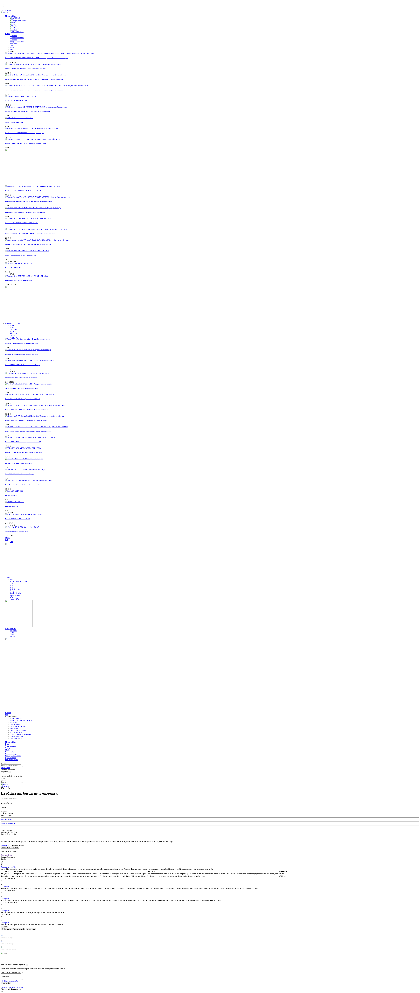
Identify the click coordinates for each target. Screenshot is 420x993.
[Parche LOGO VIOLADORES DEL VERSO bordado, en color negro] (23, 448)
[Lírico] (13, 24)
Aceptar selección (18, 929)
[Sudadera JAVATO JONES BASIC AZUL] (21, 96)
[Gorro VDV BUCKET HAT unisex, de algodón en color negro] (28, 350)
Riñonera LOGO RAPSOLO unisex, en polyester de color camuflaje (23, 441)
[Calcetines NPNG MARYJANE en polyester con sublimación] (27, 373)
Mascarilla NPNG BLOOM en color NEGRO (17, 531)
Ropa (7, 744)
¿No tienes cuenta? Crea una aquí (12, 987)
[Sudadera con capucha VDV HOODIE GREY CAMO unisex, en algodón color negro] (36, 107)
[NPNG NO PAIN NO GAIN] (21, 721)
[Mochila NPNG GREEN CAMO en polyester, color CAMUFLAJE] (29, 395)
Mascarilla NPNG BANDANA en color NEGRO (17, 518)
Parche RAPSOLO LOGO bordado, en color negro (18, 463)
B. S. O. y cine (15, 589)
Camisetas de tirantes (17, 38)
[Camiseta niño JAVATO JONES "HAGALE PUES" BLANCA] (28, 218)
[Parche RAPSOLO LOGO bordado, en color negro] (24, 459)
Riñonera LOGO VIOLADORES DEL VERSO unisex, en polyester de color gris (26, 420)
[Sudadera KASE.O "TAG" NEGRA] (19, 118)
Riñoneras (13, 333)
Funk (11, 583)
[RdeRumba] (14, 28)
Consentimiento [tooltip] (6, 855)
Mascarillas (13, 337)
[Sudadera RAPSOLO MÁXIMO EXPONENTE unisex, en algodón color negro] (34, 139)
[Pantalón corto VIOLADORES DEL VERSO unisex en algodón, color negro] (33, 186)
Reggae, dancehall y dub (18, 581)
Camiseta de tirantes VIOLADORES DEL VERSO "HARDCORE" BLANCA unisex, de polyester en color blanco (35, 90)
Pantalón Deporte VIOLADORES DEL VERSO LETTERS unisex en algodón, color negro (28, 201)
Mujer (12, 47)
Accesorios (13, 631)
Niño (11, 45)
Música (7, 750)
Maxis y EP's (14, 599)
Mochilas (13, 331)
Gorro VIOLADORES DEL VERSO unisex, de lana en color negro (22, 365)
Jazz (11, 587)
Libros (12, 635)
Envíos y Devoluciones (18, 726)
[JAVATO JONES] (17, 32)
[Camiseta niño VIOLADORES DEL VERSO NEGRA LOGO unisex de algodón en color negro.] (36, 229)
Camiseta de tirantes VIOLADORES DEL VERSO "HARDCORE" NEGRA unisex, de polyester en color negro (34, 79)
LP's (11, 597)
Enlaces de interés (16, 738)
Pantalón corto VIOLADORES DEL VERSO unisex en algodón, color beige (25, 212)
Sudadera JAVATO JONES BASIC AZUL (16, 100)
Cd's (11, 542)
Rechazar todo (6, 847)
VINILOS (8, 575)
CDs (6, 540)
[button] (8, 867)
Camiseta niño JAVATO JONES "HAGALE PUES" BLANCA (21, 223)
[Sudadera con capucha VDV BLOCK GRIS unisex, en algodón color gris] (31, 128)
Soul (11, 585)
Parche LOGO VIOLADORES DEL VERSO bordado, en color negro (23, 452)
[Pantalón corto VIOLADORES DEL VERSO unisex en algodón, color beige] (33, 208)
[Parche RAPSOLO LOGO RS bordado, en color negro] (25, 469)
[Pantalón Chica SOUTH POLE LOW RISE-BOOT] (26, 276)
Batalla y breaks (15, 593)
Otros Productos (10, 752)
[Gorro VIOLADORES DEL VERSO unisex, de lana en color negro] (29, 360)
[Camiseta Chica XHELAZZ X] (18, 263)
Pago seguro (14, 728)
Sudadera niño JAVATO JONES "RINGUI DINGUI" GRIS (20, 255)
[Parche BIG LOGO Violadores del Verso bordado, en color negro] (28, 480)
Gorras (12, 325)
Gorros (12, 327)
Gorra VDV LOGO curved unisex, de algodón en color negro (21, 343)
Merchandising (10, 742)
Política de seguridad (17, 736)
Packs (12, 49)
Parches (12, 335)
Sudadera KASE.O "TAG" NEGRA (14, 122)
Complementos (10, 746)
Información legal (16, 732)
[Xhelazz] (13, 30)
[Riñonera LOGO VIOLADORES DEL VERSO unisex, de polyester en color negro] (35, 405)
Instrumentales (15, 595)
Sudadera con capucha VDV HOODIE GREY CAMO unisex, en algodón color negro (27, 111)
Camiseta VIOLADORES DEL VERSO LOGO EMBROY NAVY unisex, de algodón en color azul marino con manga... (36, 58)
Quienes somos (15, 724)
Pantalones (13, 44)
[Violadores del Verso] (18, 20)
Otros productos (10, 629)
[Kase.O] (13, 22)
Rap (11, 579)
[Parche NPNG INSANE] (14, 502)
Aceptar (15, 847)
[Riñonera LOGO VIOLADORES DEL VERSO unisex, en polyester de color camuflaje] (36, 427)
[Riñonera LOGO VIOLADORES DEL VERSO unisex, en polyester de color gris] (34, 416)
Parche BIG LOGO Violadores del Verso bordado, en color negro (22, 484)
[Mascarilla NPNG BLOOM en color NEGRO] (22, 527)
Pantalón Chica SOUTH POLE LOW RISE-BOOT (18, 280)
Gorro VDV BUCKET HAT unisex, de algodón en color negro (21, 354)
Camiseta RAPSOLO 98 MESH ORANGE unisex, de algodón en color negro (25, 68)
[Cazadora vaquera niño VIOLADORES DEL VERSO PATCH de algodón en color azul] (36, 240)
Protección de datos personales (20, 734)
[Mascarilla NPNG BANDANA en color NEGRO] (23, 514)
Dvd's (12, 633)
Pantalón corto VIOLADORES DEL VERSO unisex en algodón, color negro (25, 190)
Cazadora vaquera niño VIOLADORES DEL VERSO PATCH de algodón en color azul (28, 244)
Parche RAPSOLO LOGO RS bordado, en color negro (19, 474)
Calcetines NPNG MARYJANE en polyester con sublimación (21, 377)
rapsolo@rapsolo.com (8, 823)
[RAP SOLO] (15, 18)
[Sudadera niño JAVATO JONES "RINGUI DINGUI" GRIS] (27, 251)
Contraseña (5, 977)
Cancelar (4, 927)
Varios (12, 591)
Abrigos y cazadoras (17, 42)
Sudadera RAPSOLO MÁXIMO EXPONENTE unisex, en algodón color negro (25, 143)
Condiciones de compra (18, 730)
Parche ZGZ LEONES (11, 495)
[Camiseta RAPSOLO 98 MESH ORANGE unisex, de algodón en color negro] (33, 64)
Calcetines (13, 329)
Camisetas (13, 36)
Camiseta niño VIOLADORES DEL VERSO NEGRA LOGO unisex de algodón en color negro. (30, 233)
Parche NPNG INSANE (11, 506)
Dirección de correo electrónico (12, 972)
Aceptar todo (31, 929)
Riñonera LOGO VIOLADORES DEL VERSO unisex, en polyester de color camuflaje (28, 431)
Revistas (12, 636)
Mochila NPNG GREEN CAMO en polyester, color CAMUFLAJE (22, 399)
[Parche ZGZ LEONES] (14, 491)
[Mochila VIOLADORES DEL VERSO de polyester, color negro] (28, 384)
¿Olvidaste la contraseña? (9, 981)
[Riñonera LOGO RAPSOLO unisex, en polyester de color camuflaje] (30, 437)
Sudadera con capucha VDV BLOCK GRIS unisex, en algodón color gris (24, 133)
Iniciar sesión (6, 983)
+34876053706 (6, 819)
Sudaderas (13, 40)
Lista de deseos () (7, 10)
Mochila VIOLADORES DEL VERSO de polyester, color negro (21, 388)
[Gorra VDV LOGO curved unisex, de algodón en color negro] (27, 339)
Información (5, 845)
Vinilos (7, 577)
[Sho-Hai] (13, 26)
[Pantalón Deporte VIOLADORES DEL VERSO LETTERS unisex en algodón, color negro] (38, 197)
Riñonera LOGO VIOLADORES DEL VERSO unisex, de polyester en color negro (26, 409)
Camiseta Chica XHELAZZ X (13, 267)
